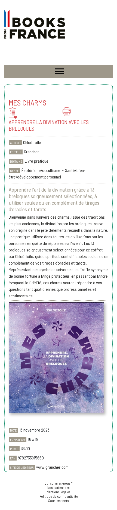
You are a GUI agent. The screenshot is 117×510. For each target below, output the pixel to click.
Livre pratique (36, 160)
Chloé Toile (32, 142)
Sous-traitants (58, 501)
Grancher (31, 151)
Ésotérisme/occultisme (40, 170)
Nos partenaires (58, 487)
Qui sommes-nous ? (58, 483)
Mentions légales (58, 492)
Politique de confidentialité (58, 496)
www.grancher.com (52, 467)
